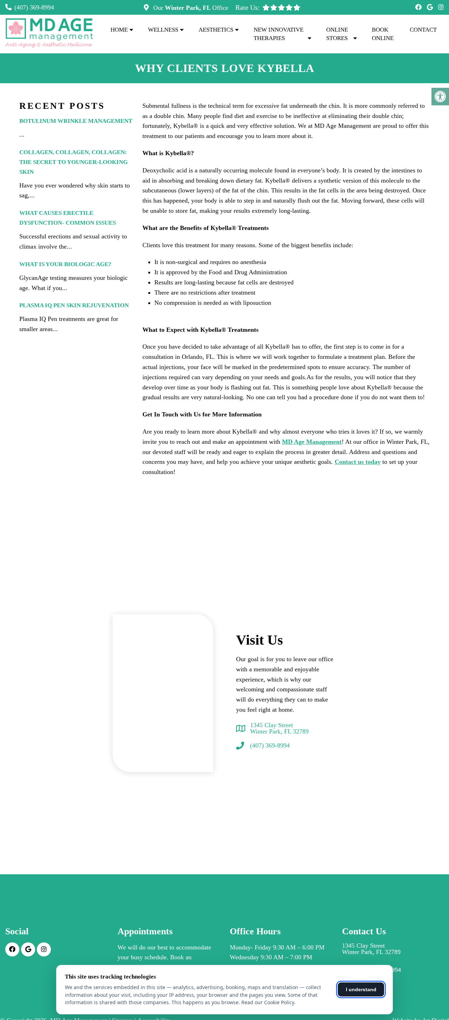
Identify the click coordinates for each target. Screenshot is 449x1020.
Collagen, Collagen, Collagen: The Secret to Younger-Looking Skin (73, 162)
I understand (361, 989)
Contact (423, 29)
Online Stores (337, 33)
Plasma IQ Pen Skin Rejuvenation (74, 305)
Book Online (383, 33)
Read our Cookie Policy (267, 1002)
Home (119, 29)
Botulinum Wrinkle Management (75, 121)
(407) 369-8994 (34, 7)
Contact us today (358, 461)
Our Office (190, 7)
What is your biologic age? (65, 264)
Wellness (163, 29)
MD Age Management (312, 441)
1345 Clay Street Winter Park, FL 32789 (279, 728)
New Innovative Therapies (278, 33)
